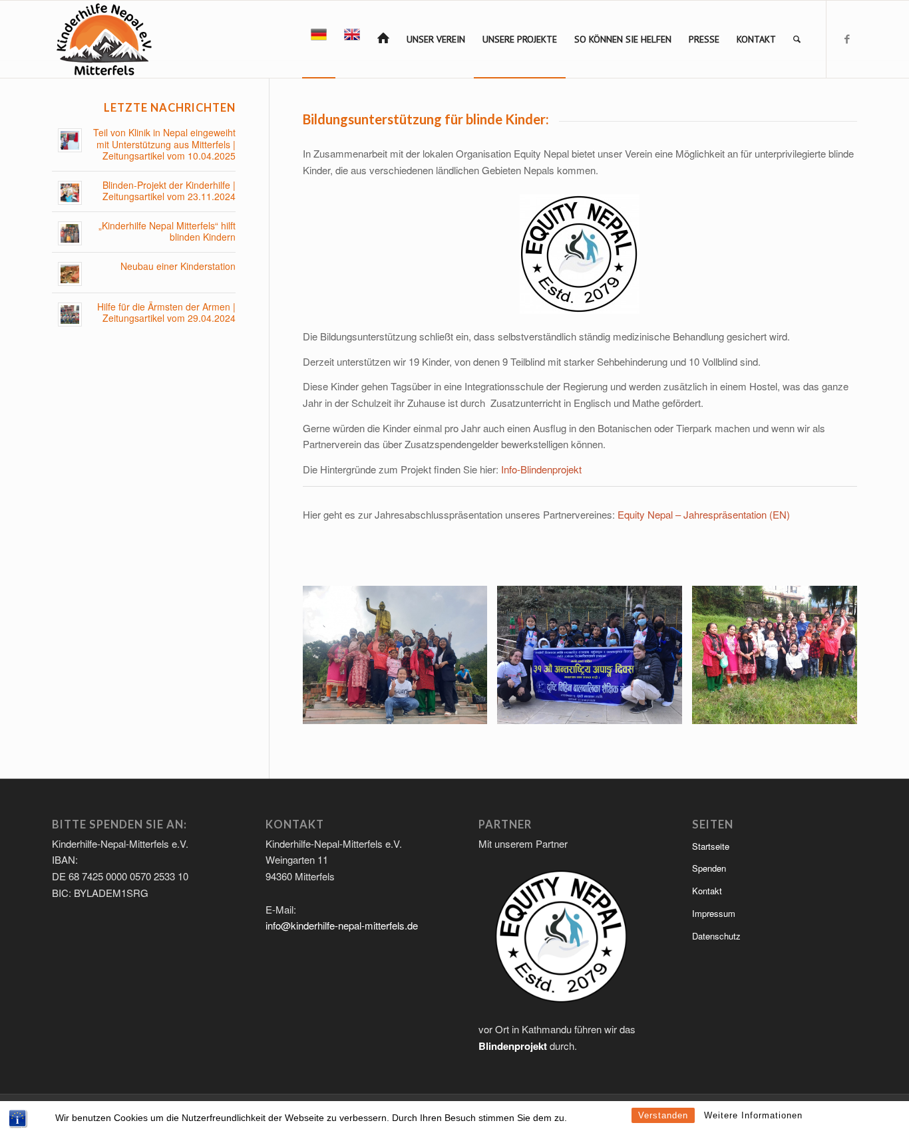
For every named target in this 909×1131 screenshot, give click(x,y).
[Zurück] (333, 655)
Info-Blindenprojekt (541, 469)
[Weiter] (827, 655)
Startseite (710, 846)
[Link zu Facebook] (847, 39)
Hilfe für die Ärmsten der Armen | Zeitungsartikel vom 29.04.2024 (166, 312)
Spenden (709, 868)
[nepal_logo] (103, 39)
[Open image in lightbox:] (472, 709)
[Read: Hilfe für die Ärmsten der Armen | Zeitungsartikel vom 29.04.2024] (70, 314)
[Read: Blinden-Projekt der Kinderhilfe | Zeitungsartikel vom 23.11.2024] (70, 193)
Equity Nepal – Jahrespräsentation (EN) (704, 514)
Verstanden (663, 1115)
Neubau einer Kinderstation (178, 267)
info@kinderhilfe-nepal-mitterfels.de (342, 925)
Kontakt (707, 890)
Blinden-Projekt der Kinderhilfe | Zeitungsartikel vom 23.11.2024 (169, 191)
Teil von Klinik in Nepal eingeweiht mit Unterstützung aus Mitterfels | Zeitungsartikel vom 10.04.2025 (164, 144)
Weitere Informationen (753, 1115)
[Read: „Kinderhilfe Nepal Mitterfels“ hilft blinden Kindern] (70, 233)
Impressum (713, 913)
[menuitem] (318, 39)
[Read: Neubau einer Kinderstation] (70, 274)
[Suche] (797, 39)
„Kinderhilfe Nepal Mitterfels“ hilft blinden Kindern (167, 231)
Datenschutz (716, 936)
